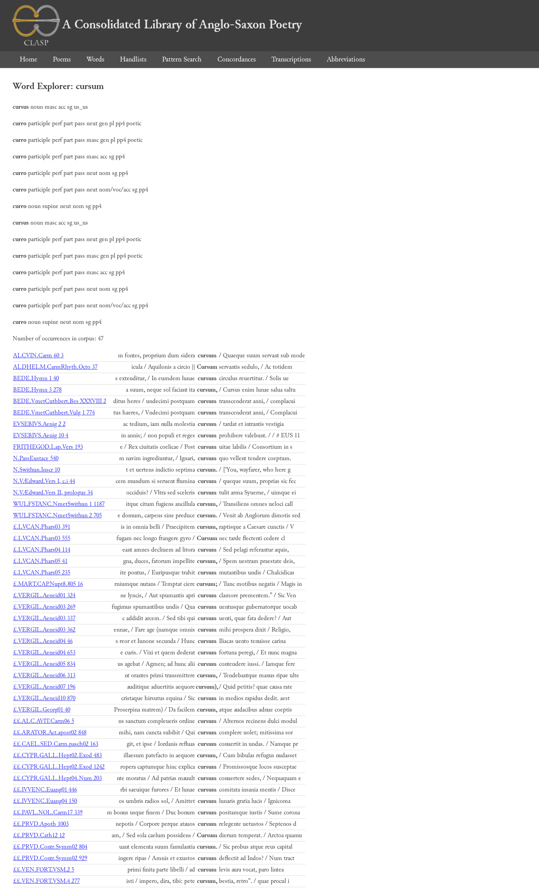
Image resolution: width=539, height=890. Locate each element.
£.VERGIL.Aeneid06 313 (44, 675)
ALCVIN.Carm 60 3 (38, 355)
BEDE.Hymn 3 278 (37, 389)
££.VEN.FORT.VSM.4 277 (46, 881)
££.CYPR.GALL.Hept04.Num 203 (57, 778)
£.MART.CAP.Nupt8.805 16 (48, 584)
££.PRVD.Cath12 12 (39, 835)
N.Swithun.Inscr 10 (36, 469)
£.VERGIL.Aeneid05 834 (44, 664)
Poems (62, 59)
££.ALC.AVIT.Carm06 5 (43, 721)
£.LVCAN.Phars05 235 (41, 572)
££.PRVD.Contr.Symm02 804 (50, 846)
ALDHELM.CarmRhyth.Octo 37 (55, 367)
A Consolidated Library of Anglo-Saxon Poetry (182, 24)
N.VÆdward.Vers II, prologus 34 (53, 492)
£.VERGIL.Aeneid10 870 (44, 698)
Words (95, 59)
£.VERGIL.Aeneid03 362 (44, 629)
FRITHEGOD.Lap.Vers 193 (48, 447)
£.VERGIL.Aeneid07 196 (44, 686)
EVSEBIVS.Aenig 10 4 (40, 435)
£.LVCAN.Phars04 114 (41, 549)
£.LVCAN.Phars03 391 (41, 526)
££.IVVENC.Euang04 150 (45, 801)
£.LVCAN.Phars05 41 (40, 561)
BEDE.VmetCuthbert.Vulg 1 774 (54, 412)
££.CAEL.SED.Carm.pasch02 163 (55, 744)
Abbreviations (346, 59)
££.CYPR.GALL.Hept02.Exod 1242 (59, 766)
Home (28, 59)
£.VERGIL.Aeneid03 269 (44, 606)
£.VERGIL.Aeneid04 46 (43, 641)
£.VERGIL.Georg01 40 (41, 709)
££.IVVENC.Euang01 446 (45, 789)
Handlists (133, 59)
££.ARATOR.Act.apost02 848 (49, 732)
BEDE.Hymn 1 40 (36, 378)
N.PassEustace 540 (35, 458)
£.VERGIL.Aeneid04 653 (44, 652)
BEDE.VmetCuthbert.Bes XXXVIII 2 (59, 401)
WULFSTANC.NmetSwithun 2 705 (57, 515)
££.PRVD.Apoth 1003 (41, 824)
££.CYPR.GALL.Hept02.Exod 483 (57, 755)
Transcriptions (291, 59)
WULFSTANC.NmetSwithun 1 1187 (59, 504)
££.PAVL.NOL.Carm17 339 (47, 812)
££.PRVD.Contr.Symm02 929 (50, 858)
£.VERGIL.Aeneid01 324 (44, 595)
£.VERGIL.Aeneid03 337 (44, 618)
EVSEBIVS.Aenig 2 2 (39, 424)
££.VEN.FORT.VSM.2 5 (43, 869)
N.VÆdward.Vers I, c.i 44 (44, 481)
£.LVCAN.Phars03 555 (41, 538)
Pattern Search (182, 59)
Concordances (236, 59)
